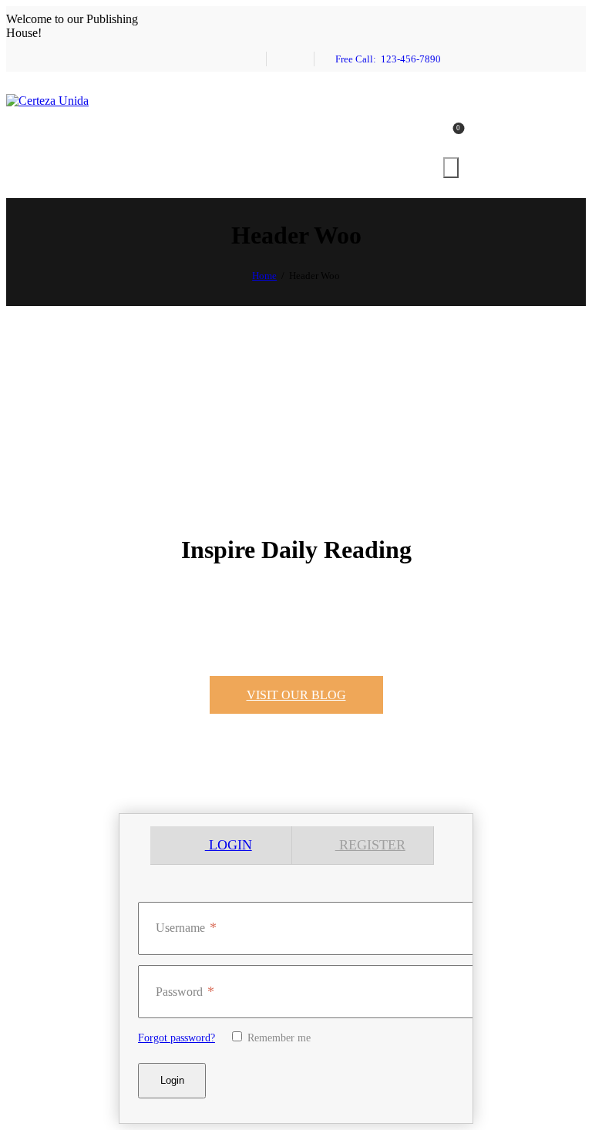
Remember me (277, 1038)
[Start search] (451, 167)
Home (264, 275)
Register (370, 845)
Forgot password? (176, 1038)
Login (228, 845)
